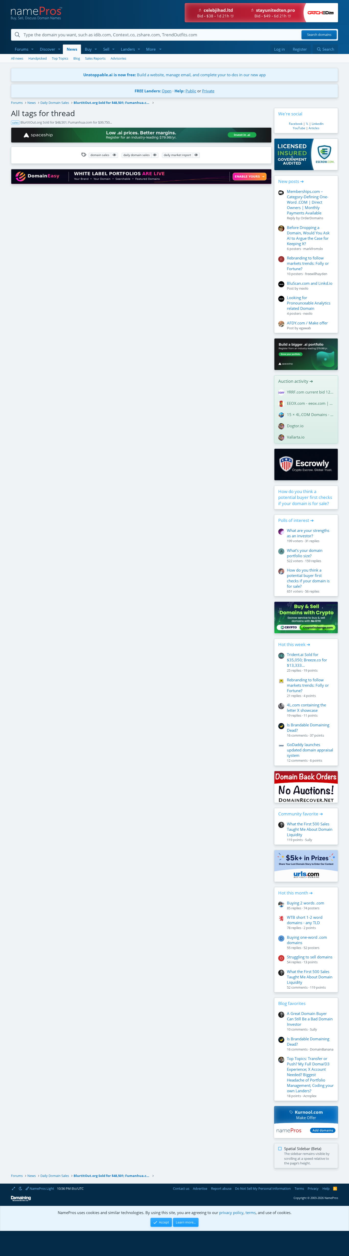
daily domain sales (136, 155)
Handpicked (37, 58)
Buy (88, 49)
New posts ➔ (291, 181)
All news (17, 58)
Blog (76, 58)
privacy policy (231, 1212)
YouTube (299, 128)
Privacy (313, 1188)
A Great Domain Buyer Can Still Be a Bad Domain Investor (310, 1019)
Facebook (296, 124)
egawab (305, 328)
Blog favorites (292, 1003)
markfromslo (313, 248)
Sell (106, 49)
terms (251, 1212)
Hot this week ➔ (294, 644)
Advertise (200, 1188)
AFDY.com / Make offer (307, 322)
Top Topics (60, 58)
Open (166, 90)
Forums (21, 49)
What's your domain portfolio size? (304, 553)
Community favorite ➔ (300, 814)
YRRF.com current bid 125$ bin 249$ (310, 392)
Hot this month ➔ (295, 893)
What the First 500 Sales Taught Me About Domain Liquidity (309, 829)
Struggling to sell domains (309, 956)
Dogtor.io (295, 425)
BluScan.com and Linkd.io (309, 283)
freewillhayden (316, 273)
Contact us (181, 1188)
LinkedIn (317, 124)
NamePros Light (41, 1188)
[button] (32, 49)
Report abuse (221, 1188)
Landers (128, 49)
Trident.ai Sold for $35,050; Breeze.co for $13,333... (307, 660)
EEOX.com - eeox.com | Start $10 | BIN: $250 (310, 403)
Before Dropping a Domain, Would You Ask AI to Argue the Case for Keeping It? (308, 235)
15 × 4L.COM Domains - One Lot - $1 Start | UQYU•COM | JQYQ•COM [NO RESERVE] (310, 414)
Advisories (118, 58)
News (72, 49)
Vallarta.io (296, 437)
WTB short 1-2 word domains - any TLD (304, 920)
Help (326, 1188)
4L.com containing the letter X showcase (306, 707)
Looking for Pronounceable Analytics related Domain (308, 303)
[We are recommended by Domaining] (21, 1200)
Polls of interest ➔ (296, 520)
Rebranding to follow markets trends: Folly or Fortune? (308, 263)
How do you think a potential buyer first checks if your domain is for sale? (305, 497)
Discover (47, 49)
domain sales (99, 155)
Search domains (319, 34)
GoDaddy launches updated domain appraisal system (310, 750)
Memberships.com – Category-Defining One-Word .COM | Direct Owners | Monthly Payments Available (307, 202)
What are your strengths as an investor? (308, 533)
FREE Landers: (148, 90)
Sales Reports (95, 58)
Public (190, 90)
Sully (308, 839)
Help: (179, 90)
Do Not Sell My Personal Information (263, 1188)
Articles (314, 128)
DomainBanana (321, 1049)
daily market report (177, 155)
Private (208, 90)
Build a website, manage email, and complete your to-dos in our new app (174, 74)
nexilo (303, 288)
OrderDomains (312, 218)
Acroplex (310, 1096)
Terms (299, 1188)
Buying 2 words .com (305, 902)
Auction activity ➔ (295, 381)
